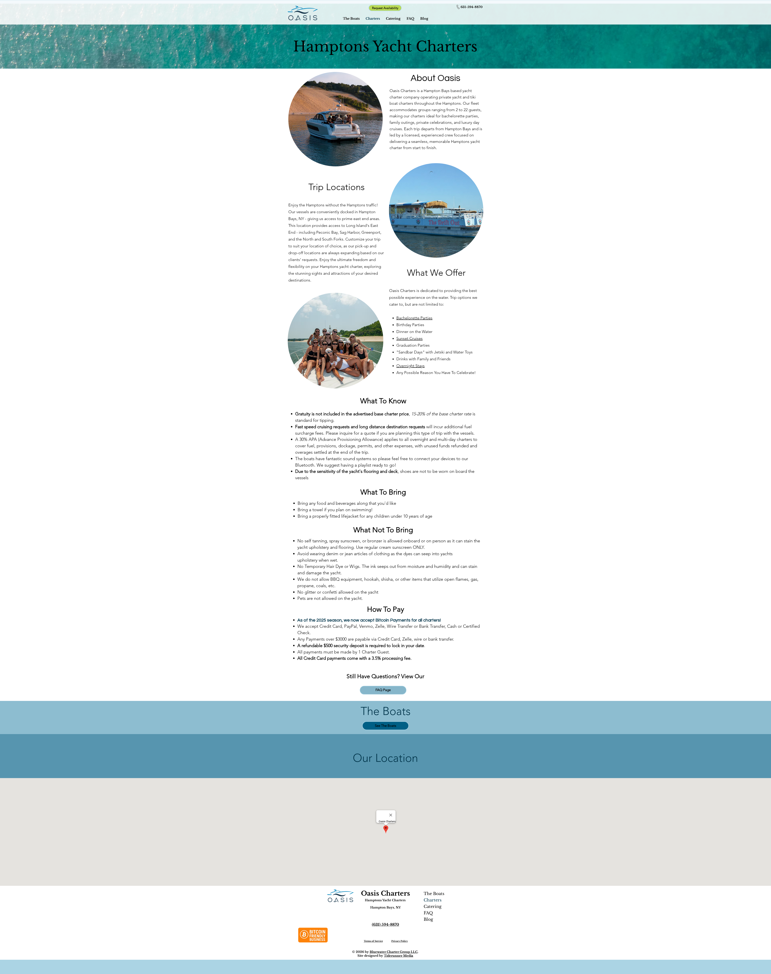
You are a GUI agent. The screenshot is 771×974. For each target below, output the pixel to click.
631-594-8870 (471, 7)
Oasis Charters (385, 893)
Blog (428, 919)
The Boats (434, 893)
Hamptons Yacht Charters (385, 900)
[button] (385, 8)
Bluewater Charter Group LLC (394, 952)
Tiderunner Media (398, 956)
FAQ (428, 913)
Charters (433, 900)
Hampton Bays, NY (385, 907)
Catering (433, 906)
